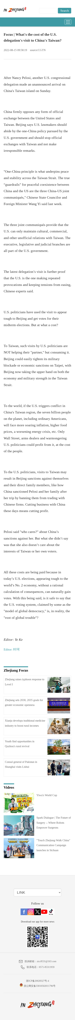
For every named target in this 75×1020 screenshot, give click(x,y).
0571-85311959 (46, 967)
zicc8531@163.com (46, 961)
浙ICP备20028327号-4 (37, 981)
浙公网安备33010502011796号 (39, 986)
